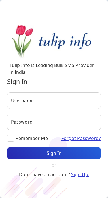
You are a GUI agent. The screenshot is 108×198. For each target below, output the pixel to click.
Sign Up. (80, 174)
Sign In (54, 153)
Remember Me (32, 138)
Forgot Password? (81, 138)
